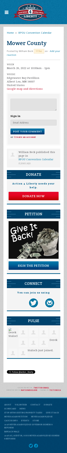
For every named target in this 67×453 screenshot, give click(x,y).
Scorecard (10, 408)
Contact (35, 404)
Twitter (38, 388)
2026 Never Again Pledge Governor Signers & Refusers (28, 426)
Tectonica (55, 390)
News (22, 408)
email (46, 388)
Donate (48, 404)
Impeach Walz (11, 431)
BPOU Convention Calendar (35, 32)
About (8, 404)
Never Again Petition (16, 416)
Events (25, 420)
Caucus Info (11, 420)
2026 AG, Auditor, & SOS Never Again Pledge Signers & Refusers (32, 437)
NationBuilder (29, 390)
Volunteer (21, 404)
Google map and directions (25, 88)
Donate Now (33, 196)
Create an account (25, 137)
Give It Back (52, 412)
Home (10, 32)
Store (36, 420)
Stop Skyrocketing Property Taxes (23, 412)
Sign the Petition (33, 266)
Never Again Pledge (42, 416)
